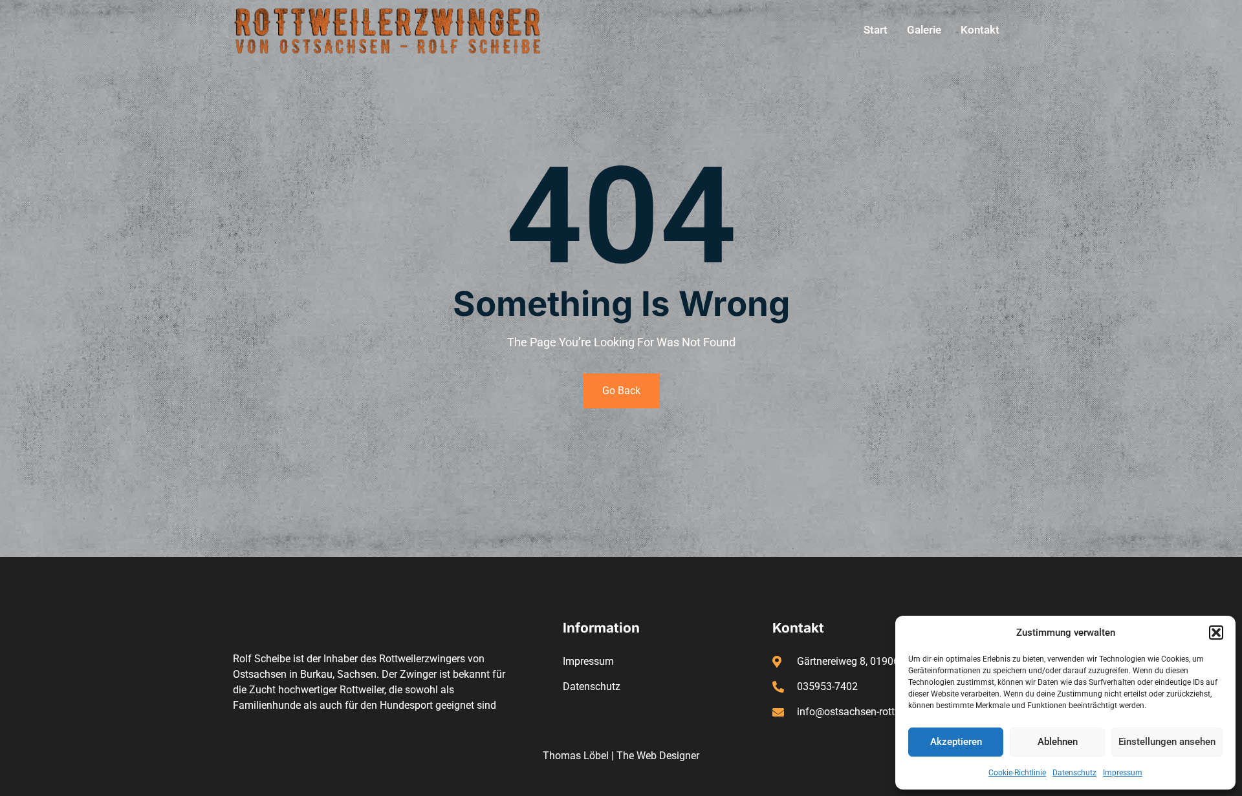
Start (876, 29)
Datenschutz (1074, 772)
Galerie (924, 29)
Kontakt (980, 29)
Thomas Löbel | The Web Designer (621, 755)
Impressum (1122, 772)
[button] (1216, 632)
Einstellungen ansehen (1166, 742)
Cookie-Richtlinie (1017, 772)
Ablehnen (1058, 742)
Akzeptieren (956, 742)
